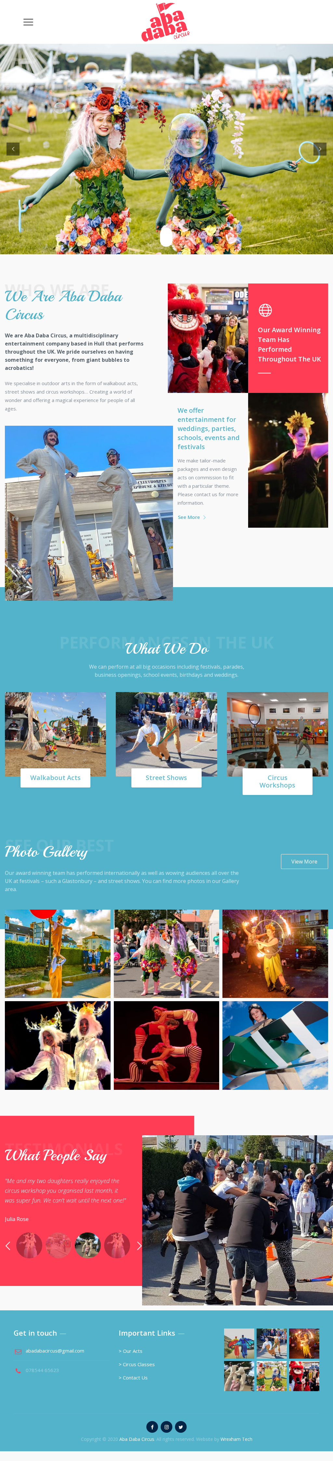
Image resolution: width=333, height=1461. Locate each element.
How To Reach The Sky (57, 965)
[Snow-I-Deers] (58, 1028)
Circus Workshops (277, 781)
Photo (57, 974)
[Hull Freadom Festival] (166, 1028)
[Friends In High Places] (275, 1028)
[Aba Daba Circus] (165, 22)
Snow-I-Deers (57, 1056)
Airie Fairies (166, 965)
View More (304, 861)
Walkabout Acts (55, 777)
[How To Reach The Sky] (58, 936)
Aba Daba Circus (136, 1439)
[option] (66, 1198)
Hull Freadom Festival (166, 1056)
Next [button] (139, 1246)
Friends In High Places (275, 1056)
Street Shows (166, 777)
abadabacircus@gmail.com (55, 1350)
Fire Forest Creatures (275, 965)
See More (189, 517)
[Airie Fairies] (166, 936)
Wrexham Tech (236, 1439)
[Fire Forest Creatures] (275, 936)
